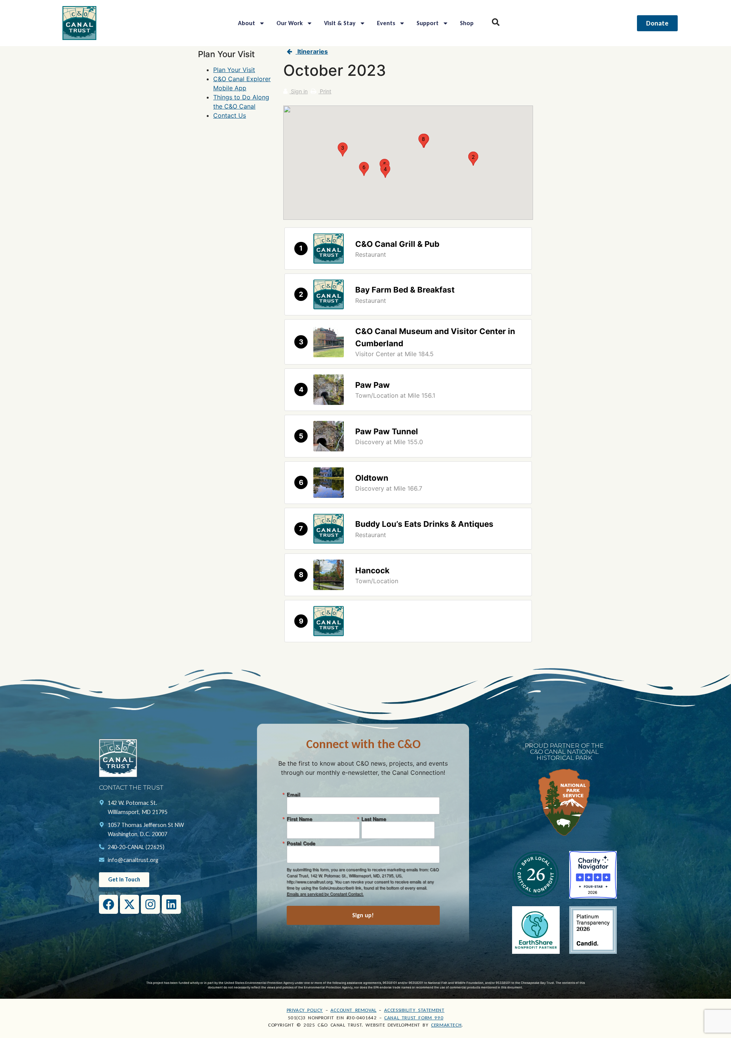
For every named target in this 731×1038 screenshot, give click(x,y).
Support (428, 23)
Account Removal (353, 1010)
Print (324, 91)
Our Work (289, 23)
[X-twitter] (129, 904)
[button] (473, 159)
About (246, 23)
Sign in (298, 91)
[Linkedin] (171, 904)
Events (386, 23)
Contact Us (229, 115)
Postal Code (301, 843)
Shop (467, 23)
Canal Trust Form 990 (413, 1017)
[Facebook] (108, 904)
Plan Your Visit (234, 70)
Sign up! (363, 915)
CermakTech (446, 1025)
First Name (299, 818)
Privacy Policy (305, 1010)
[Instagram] (150, 904)
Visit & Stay (340, 23)
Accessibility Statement (414, 1010)
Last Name (373, 818)
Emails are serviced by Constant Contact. (325, 894)
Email (293, 794)
